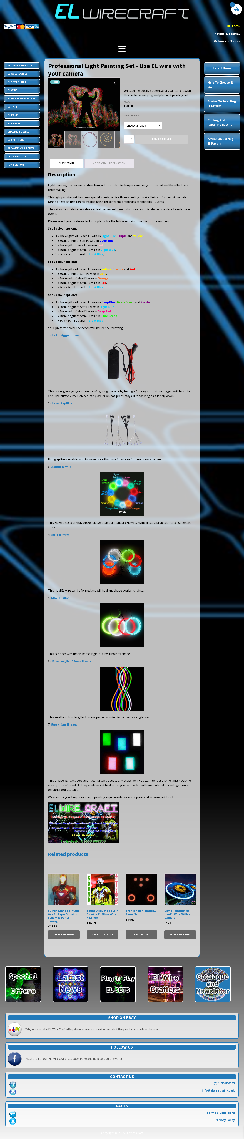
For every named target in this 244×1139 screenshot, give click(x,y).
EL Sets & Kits (17, 82)
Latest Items (222, 68)
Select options (63, 934)
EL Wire (12, 90)
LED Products (17, 156)
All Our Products (20, 65)
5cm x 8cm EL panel (64, 724)
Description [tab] (66, 163)
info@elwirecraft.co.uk (218, 1090)
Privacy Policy (225, 1120)
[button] (114, 83)
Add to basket (161, 139)
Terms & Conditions (221, 1113)
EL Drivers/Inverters (22, 98)
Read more (141, 934)
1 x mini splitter (62, 403)
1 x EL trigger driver (65, 335)
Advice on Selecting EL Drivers (222, 103)
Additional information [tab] (109, 163)
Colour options (131, 115)
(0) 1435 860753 (224, 1083)
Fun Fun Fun (16, 164)
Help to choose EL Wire (220, 85)
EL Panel (13, 115)
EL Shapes (14, 123)
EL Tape (13, 107)
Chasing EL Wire (18, 131)
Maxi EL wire (60, 598)
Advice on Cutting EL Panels (221, 141)
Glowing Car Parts (21, 148)
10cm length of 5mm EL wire (71, 661)
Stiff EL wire (60, 535)
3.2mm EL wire (61, 467)
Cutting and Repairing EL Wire (220, 122)
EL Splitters (16, 140)
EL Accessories (17, 73)
